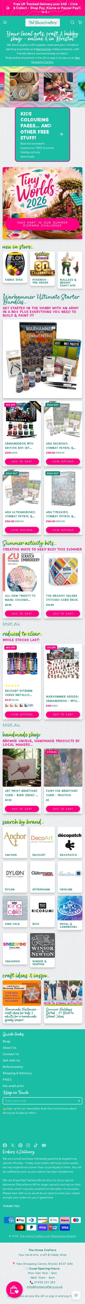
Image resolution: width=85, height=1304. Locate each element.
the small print (13, 1086)
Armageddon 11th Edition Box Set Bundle (22, 434)
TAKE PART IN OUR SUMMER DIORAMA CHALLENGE (42, 224)
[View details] (40, 86)
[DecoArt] (42, 843)
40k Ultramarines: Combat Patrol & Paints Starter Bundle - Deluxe (22, 502)
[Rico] (42, 912)
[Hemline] (70, 877)
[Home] (43, 22)
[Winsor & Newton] (42, 950)
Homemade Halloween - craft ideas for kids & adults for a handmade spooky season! (22, 1002)
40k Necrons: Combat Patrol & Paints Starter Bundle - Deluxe (63, 434)
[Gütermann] (42, 877)
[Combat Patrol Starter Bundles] (42, 359)
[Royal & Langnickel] (70, 913)
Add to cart (22, 461)
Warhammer (43, 49)
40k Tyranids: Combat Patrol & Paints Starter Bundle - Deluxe (63, 502)
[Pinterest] (20, 1145)
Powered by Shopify (63, 1236)
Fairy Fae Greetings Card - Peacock (63, 781)
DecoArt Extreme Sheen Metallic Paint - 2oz (22, 682)
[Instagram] (28, 1145)
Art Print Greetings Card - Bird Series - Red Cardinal (22, 781)
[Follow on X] (13, 1145)
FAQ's (7, 1079)
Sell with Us (11, 1060)
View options (63, 461)
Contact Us (11, 1054)
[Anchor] (15, 843)
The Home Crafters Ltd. (35, 1236)
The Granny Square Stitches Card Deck (63, 586)
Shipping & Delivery (17, 1073)
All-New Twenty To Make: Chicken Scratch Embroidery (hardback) (22, 586)
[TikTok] (36, 1145)
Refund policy (13, 1067)
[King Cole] (15, 912)
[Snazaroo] (15, 949)
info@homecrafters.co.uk (45, 1287)
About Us (9, 1048)
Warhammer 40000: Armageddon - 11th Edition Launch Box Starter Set (63, 682)
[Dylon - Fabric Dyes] (15, 267)
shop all (11, 623)
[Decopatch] (70, 843)
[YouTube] (44, 1145)
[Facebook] (5, 1145)
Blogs (7, 1041)
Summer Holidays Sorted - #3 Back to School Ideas (63, 1002)
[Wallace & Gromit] (70, 270)
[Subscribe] (79, 1100)
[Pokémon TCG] (42, 269)
